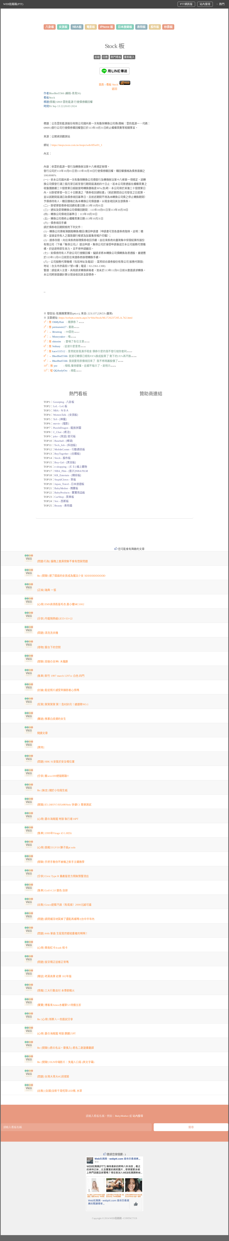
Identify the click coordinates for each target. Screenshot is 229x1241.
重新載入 (129, 57)
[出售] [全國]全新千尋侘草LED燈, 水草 (59, 1090)
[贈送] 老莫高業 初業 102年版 (54, 976)
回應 (105, 57)
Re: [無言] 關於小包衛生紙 (52, 790)
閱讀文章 (42, 733)
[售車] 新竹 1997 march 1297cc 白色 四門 (60, 675)
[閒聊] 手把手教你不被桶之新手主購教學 (61, 861)
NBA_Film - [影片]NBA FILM (71, 471)
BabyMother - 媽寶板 (66, 488)
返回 (114, 88)
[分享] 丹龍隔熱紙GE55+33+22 (55, 618)
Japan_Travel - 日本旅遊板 (69, 484)
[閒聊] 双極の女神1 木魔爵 (52, 661)
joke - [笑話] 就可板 (64, 436)
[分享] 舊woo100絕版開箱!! (53, 775)
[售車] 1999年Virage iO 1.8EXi (54, 833)
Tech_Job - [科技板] (65, 445)
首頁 (101, 84)
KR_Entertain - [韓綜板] (67, 475)
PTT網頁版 (186, 4)
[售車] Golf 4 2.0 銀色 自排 (52, 890)
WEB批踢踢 (116, 1218)
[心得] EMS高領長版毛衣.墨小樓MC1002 (60, 604)
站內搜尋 (205, 4)
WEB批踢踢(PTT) (13, 4)
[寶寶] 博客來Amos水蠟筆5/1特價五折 (59, 1005)
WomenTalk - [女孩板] (65, 414)
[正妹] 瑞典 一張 (46, 590)
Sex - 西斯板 (61, 501)
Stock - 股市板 (62, 458)
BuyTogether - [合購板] (67, 453)
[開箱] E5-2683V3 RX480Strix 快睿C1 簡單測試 (64, 804)
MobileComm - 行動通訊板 (69, 449)
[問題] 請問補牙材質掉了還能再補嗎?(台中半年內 (66, 919)
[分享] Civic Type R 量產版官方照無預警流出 (63, 876)
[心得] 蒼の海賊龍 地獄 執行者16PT (57, 818)
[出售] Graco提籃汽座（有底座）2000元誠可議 (64, 904)
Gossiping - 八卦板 (63, 402)
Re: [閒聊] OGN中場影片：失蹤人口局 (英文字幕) (65, 1062)
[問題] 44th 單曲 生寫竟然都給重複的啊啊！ (62, 933)
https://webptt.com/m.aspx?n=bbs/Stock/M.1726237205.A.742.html (95, 317)
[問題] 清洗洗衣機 (47, 632)
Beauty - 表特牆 (63, 505)
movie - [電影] (61, 423)
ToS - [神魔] (60, 419)
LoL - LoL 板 (60, 406)
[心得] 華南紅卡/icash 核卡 (52, 947)
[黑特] (40, 747)
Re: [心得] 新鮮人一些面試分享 (55, 1019)
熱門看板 (116, 57)
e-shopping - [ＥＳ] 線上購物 (70, 466)
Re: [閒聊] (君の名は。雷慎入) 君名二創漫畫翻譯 (65, 1047)
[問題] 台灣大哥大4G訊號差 (53, 1076)
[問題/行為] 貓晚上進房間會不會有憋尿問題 (62, 561)
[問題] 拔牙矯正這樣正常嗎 (53, 962)
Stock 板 (114, 46)
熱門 (222, 4)
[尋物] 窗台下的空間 (49, 647)
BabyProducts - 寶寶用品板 (69, 492)
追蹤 (97, 57)
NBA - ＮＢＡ (61, 410)
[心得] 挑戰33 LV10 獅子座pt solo (56, 847)
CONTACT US (130, 1218)
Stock (112, 84)
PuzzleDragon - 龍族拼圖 (67, 427)
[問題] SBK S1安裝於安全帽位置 (56, 761)
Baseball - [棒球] (63, 440)
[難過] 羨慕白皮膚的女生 (51, 718)
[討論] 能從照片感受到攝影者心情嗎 (58, 690)
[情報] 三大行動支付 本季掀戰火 (56, 990)
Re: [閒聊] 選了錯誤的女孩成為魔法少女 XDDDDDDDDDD (71, 575)
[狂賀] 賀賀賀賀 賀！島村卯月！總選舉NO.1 (63, 704)
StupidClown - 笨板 (65, 479)
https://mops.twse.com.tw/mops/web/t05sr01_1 (77, 145)
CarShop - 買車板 (64, 496)
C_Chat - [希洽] (61, 432)
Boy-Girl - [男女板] (65, 462)
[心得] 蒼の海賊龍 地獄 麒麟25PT (56, 1033)
